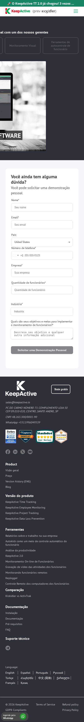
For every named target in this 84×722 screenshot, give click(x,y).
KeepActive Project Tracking (22, 513)
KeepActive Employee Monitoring (25, 507)
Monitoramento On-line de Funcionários (29, 561)
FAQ (7, 629)
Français (10, 683)
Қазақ (24, 683)
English (9, 672)
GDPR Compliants (15, 710)
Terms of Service (45, 704)
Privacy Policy (70, 710)
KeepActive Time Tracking (20, 502)
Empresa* (16, 265)
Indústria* (17, 304)
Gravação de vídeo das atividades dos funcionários (35, 567)
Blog (8, 487)
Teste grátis (61, 389)
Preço (8, 476)
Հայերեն (27, 678)
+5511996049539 (29, 422)
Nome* (15, 200)
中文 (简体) (45, 678)
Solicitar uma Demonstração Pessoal (42, 350)
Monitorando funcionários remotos (26, 572)
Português (42, 672)
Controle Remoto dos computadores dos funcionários (37, 583)
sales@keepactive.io (17, 402)
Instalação (11, 613)
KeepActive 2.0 (14, 556)
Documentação (14, 618)
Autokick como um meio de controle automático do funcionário (36, 542)
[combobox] (17, 255)
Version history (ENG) (18, 481)
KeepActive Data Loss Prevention (25, 518)
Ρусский (58, 672)
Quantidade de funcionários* (28, 282)
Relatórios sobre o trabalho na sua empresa (31, 536)
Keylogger (11, 578)
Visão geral (12, 470)
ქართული (63, 678)
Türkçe (9, 678)
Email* (15, 217)
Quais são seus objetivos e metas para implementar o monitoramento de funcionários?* (41, 323)
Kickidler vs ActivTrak (18, 596)
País (13, 239)
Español (25, 672)
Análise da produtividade (20, 550)
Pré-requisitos (13, 624)
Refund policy (70, 704)
